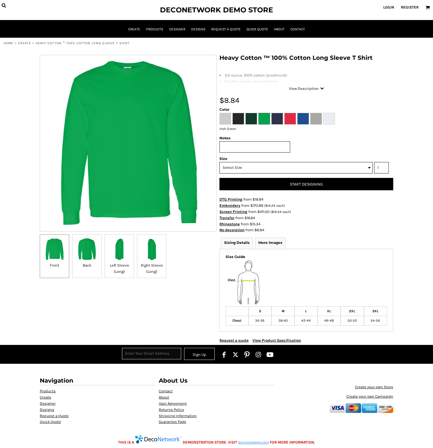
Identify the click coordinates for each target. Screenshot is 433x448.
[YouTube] (270, 354)
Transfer (226, 218)
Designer (48, 403)
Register (410, 7)
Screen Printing (233, 211)
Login (388, 7)
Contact (166, 391)
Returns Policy (171, 409)
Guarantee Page (172, 421)
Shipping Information (178, 416)
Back (87, 265)
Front (54, 265)
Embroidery (229, 205)
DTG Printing (230, 199)
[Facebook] (224, 354)
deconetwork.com (253, 442)
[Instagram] (258, 354)
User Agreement (173, 403)
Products (48, 391)
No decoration (231, 230)
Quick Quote (50, 421)
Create (24, 43)
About (164, 397)
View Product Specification (276, 340)
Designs (47, 409)
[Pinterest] (247, 354)
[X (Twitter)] (235, 354)
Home (8, 43)
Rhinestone (229, 224)
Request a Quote (54, 416)
